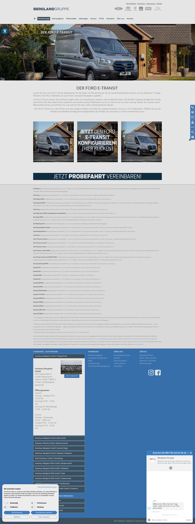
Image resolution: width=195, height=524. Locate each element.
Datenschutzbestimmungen (47, 487)
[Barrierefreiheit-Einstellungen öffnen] (5, 31)
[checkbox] (6, 503)
